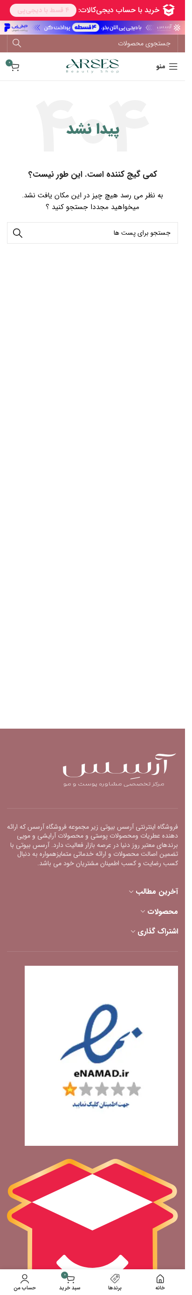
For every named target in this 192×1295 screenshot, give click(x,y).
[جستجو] (17, 43)
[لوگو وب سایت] (92, 66)
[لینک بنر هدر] (92, 28)
